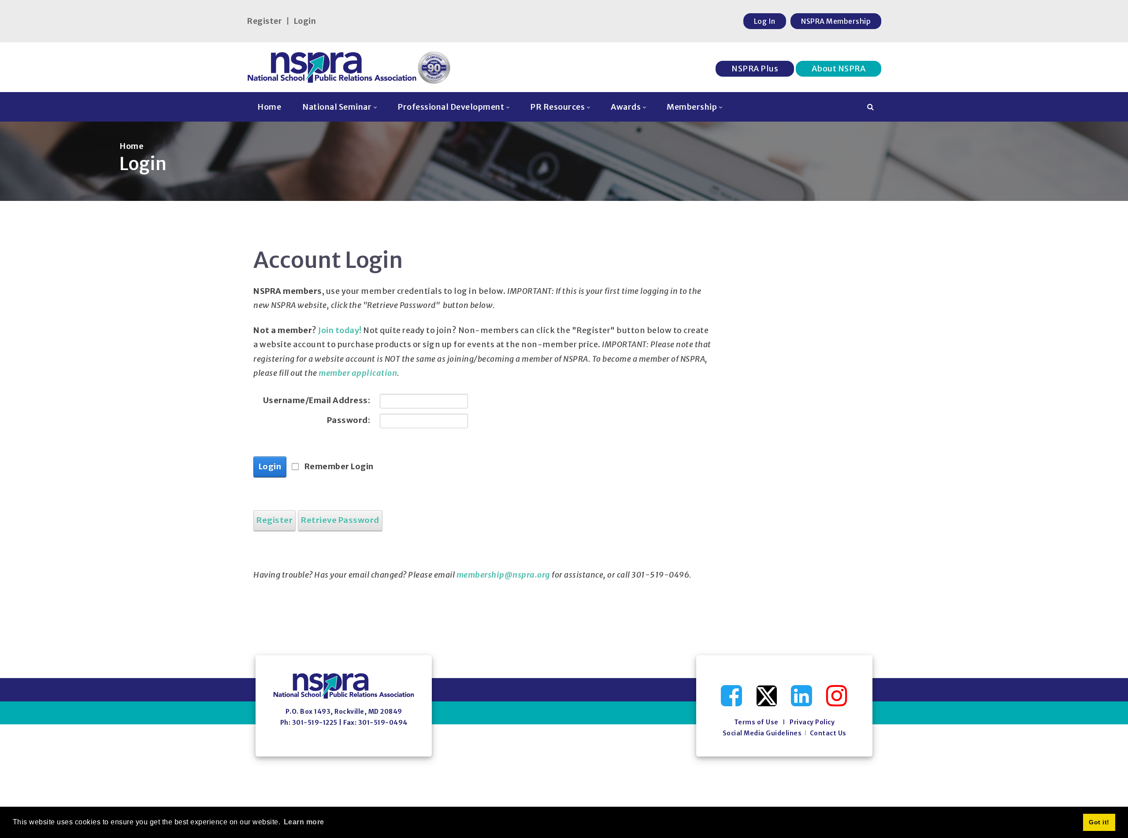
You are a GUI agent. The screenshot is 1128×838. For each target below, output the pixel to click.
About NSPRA (839, 68)
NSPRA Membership (836, 21)
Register (264, 21)
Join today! (340, 330)
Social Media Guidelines (762, 733)
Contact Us (828, 733)
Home (131, 146)
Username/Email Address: (316, 400)
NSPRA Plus (754, 68)
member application (358, 373)
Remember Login (339, 466)
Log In (765, 21)
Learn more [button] (304, 822)
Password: (348, 420)
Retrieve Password (340, 520)
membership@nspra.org (503, 575)
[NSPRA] (349, 67)
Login (304, 21)
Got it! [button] (1099, 822)
